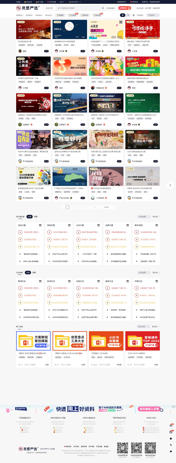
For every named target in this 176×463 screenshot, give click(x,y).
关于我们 (76, 446)
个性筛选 (139, 15)
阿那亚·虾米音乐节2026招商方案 (139, 188)
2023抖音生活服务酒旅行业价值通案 (68, 78)
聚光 (93, 357)
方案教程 (39, 357)
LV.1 (82, 88)
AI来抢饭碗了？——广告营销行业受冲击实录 (106, 41)
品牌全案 (148, 357)
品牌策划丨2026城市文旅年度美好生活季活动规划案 (69, 115)
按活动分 (39, 15)
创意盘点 (58, 357)
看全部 (155, 216)
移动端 (106, 446)
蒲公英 (100, 357)
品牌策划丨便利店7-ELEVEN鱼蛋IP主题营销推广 (106, 115)
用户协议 (91, 446)
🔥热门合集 (39, 2)
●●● (61, 2)
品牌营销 (131, 357)
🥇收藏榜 (60, 15)
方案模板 (22, 357)
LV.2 (155, 51)
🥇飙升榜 (85, 15)
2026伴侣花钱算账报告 (102, 188)
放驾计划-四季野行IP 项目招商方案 (67, 151)
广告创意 (140, 357)
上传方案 (147, 8)
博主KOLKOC (109, 357)
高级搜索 (111, 8)
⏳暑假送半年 (121, 2)
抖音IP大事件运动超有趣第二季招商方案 (33, 151)
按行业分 (48, 15)
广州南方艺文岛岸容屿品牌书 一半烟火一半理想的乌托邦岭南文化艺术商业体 (69, 188)
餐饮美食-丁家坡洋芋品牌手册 (138, 41)
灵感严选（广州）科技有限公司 (87, 451)
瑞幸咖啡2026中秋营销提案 (64, 41)
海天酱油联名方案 (24, 41)
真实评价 (135, 2)
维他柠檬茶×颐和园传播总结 (137, 78)
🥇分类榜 (72, 15)
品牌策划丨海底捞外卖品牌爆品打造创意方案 (33, 115)
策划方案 (30, 357)
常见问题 (99, 446)
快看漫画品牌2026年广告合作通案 (31, 188)
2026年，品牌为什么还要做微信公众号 (141, 115)
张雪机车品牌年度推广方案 (28, 78)
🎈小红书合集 (51, 2)
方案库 (18, 2)
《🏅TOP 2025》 (73, 2)
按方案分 (29, 15)
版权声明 (84, 446)
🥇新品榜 (97, 15)
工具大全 (67, 357)
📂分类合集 (28, 2)
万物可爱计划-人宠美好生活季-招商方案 (106, 151)
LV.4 (46, 51)
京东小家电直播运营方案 (136, 151)
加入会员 (140, 8)
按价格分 (19, 15)
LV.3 (82, 51)
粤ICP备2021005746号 (71, 453)
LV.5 (119, 198)
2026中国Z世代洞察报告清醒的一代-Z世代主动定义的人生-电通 (106, 78)
